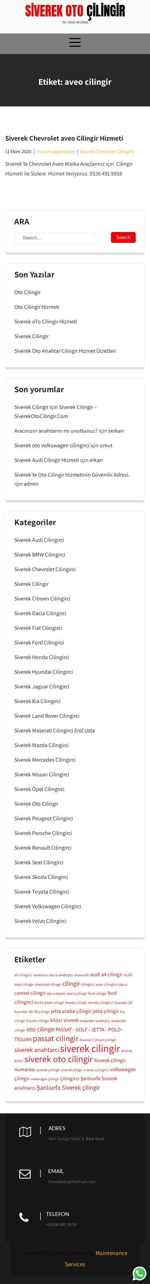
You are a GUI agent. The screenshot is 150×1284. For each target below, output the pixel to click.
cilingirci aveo (92, 984)
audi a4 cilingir (106, 974)
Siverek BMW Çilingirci (39, 554)
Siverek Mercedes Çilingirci (45, 759)
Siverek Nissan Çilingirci (41, 774)
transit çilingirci (96, 1069)
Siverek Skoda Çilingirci (41, 877)
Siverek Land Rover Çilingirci (47, 715)
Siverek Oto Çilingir (36, 803)
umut (106, 445)
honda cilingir (76, 1002)
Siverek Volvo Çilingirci (40, 921)
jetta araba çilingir (71, 1010)
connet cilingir (30, 992)
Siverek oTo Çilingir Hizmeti (45, 321)
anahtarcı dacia (45, 974)
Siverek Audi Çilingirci (39, 540)
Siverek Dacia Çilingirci (40, 613)
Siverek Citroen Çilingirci (42, 598)
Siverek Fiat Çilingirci (38, 628)
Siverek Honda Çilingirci (41, 657)
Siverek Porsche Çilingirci (43, 833)
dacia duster (56, 993)
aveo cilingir (23, 984)
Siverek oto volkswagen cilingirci (51, 445)
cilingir (71, 983)
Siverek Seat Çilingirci (38, 862)
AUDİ (128, 974)
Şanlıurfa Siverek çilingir (68, 1087)
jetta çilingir (105, 1010)
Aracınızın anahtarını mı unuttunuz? (56, 430)
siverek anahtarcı (36, 1049)
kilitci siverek (64, 1019)
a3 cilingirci (23, 974)
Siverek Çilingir (31, 336)
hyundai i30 (23, 1011)
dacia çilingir (77, 993)
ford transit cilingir (49, 1002)
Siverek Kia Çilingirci (37, 701)
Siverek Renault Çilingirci (43, 847)
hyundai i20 (123, 1002)
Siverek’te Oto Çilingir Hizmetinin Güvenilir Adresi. (72, 474)
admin (31, 483)
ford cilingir (97, 993)
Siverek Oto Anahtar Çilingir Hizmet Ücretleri (65, 350)
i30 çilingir (41, 1011)
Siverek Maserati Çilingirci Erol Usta (54, 730)
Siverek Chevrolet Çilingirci (107, 151)
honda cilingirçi (100, 1002)
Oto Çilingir (27, 292)
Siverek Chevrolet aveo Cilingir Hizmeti (64, 138)
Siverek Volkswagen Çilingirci (47, 906)
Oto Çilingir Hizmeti (36, 307)
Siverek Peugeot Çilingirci (43, 818)
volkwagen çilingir (45, 1078)
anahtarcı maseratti (74, 974)
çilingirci (70, 1078)
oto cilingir (40, 1029)
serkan (116, 430)
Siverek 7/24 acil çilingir (98, 1039)
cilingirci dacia (115, 984)
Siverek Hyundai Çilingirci (43, 671)
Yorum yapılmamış (56, 151)
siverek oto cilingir (58, 1059)
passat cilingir (55, 1038)
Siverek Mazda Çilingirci (41, 745)
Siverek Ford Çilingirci (39, 642)
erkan (96, 460)
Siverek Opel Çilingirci (39, 789)
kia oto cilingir (38, 1020)
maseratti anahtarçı (95, 1020)
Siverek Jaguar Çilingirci (41, 686)
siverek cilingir (90, 1048)
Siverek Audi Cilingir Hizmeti (46, 460)
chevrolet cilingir (48, 984)
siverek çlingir (72, 1069)
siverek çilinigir (48, 1069)
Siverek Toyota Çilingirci (41, 891)
